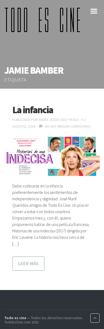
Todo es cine (15, 317)
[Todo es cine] (44, 19)
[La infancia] (52, 156)
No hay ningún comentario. (68, 126)
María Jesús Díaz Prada (59, 119)
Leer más (28, 263)
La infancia (32, 110)
